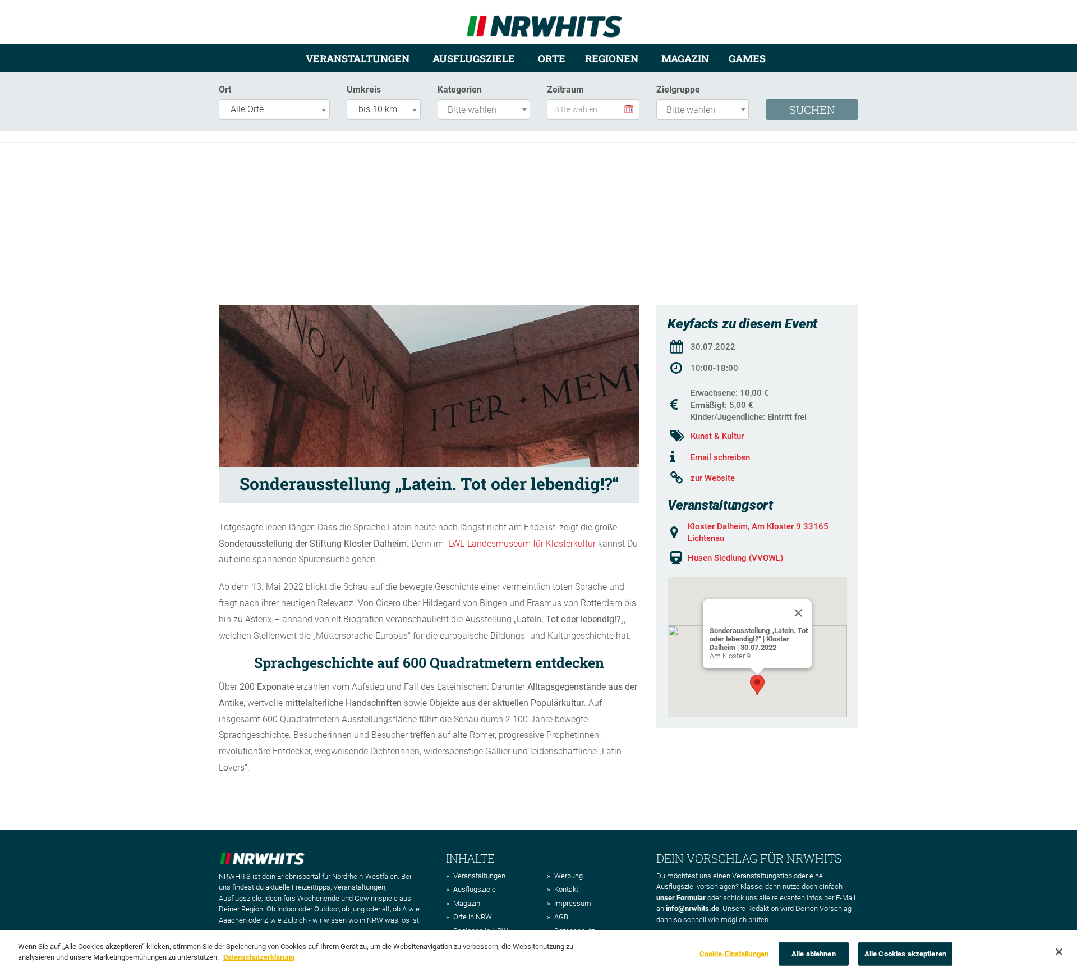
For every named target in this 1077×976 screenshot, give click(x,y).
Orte (551, 58)
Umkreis (364, 89)
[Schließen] (1059, 952)
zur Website (713, 478)
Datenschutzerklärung (258, 957)
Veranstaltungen (357, 58)
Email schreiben (720, 457)
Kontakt (566, 889)
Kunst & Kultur (717, 436)
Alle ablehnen (813, 954)
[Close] (798, 612)
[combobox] (274, 109)
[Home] (544, 21)
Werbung (568, 876)
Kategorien (460, 89)
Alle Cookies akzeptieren (905, 954)
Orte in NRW (472, 917)
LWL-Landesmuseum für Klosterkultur (522, 543)
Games (747, 58)
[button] (757, 685)
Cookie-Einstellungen (734, 954)
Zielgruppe (678, 89)
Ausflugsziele (473, 58)
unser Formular (681, 897)
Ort (225, 89)
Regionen (611, 58)
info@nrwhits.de (692, 908)
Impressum (572, 903)
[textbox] (487, 110)
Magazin (685, 58)
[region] (538, 953)
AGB (561, 917)
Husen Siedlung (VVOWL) (735, 558)
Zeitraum (565, 89)
